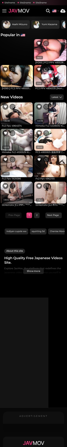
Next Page (53, 215)
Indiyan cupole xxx (16, 231)
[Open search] (48, 11)
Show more (33, 271)
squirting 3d (38, 231)
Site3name (41, 2)
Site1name (9, 2)
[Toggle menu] (4, 10)
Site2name (25, 2)
